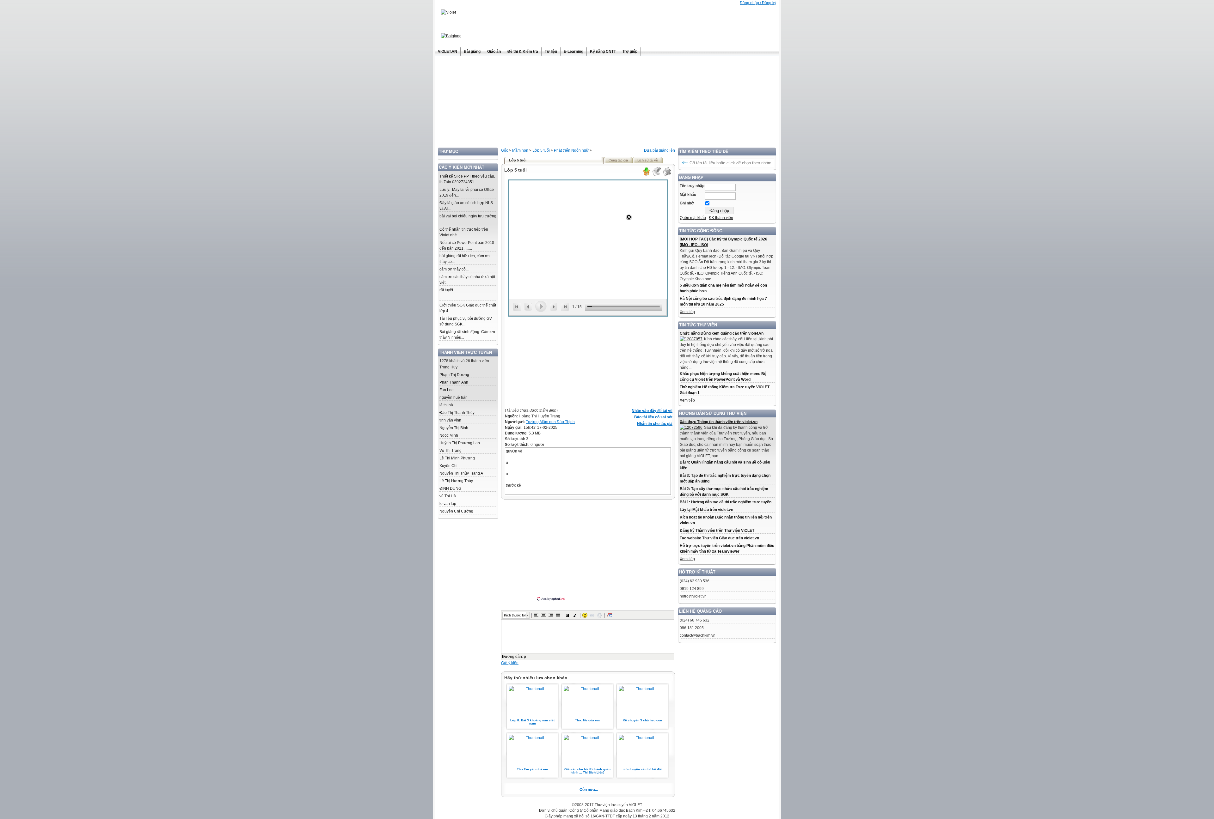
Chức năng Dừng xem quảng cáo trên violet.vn (721, 333)
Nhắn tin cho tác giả (654, 424)
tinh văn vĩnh (450, 420)
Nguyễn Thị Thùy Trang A (461, 473)
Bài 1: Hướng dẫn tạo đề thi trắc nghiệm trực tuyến (725, 502)
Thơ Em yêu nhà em (532, 769)
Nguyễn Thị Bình (453, 428)
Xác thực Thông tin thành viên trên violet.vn (718, 422)
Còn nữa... (588, 789)
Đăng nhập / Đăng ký (758, 3)
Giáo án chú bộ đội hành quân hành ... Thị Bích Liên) (587, 770)
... (440, 297)
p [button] (525, 656)
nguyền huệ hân (453, 397)
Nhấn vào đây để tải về (652, 411)
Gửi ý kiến (509, 663)
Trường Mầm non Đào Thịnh (550, 422)
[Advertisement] (607, 103)
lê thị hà (446, 405)
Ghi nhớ (687, 203)
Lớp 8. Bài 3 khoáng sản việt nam (532, 722)
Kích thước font (515, 615)
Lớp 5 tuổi (541, 150)
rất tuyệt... (447, 290)
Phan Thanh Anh (453, 382)
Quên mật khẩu (693, 217)
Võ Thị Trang (450, 450)
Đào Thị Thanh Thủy (457, 412)
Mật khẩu (688, 194)
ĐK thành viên (721, 217)
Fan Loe (446, 390)
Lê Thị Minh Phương (457, 458)
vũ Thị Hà (447, 496)
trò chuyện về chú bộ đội (642, 769)
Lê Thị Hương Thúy (456, 481)
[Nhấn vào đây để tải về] (646, 175)
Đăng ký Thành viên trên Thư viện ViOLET (717, 530)
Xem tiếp (687, 312)
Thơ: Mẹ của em (587, 720)
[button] (536, 615)
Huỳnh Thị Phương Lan (459, 443)
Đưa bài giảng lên (659, 150)
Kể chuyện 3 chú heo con (642, 720)
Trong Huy (448, 367)
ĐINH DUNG (450, 488)
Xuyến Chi (448, 466)
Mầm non (520, 150)
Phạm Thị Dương (454, 375)
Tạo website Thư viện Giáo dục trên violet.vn (719, 538)
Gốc (504, 150)
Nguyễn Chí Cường (456, 511)
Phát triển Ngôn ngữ (571, 150)
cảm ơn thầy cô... (454, 269)
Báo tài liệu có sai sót (653, 417)
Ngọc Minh (448, 435)
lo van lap (447, 503)
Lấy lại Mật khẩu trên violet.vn (706, 509)
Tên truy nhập (692, 186)
